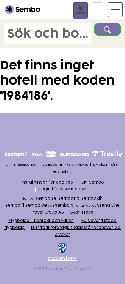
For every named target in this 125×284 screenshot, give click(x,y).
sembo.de (36, 205)
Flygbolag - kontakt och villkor (41, 221)
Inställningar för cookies (47, 182)
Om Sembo (92, 182)
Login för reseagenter (63, 189)
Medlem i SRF (62, 259)
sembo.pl (64, 205)
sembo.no (69, 198)
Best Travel (82, 212)
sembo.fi (15, 205)
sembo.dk (91, 198)
